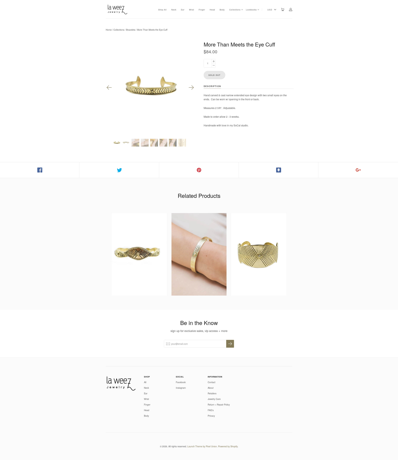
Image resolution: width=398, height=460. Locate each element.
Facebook (181, 382)
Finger (202, 9)
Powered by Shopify (228, 446)
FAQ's (211, 410)
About (210, 387)
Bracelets (130, 29)
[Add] (358, 170)
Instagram (181, 387)
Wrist (191, 9)
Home (109, 29)
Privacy (211, 415)
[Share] (40, 170)
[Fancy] (278, 170)
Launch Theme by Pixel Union (202, 446)
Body (222, 9)
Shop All (162, 9)
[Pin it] (199, 170)
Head (212, 9)
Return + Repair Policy (219, 404)
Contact (211, 382)
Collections (235, 9)
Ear (182, 9)
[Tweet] (119, 170)
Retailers (212, 393)
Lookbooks (251, 9)
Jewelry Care (214, 398)
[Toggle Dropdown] (242, 9)
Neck (173, 9)
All (145, 382)
